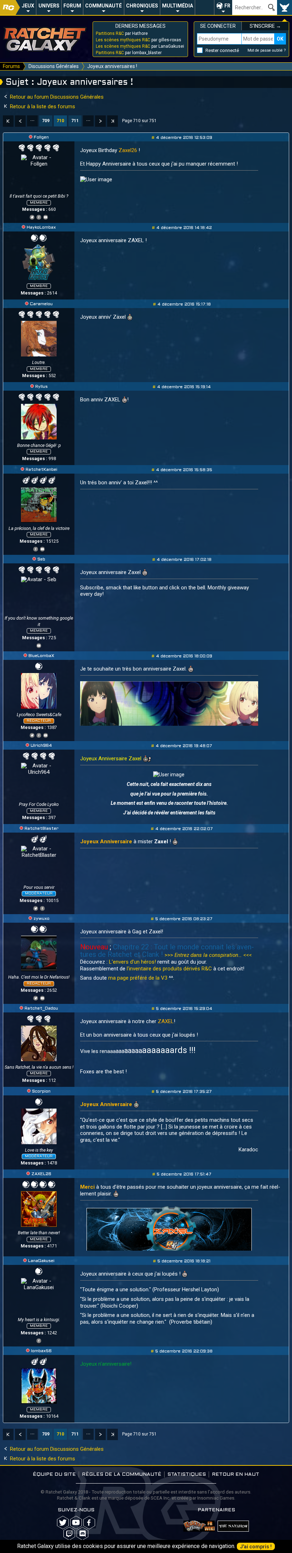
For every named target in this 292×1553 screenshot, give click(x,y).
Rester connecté (222, 50)
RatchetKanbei (41, 470)
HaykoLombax (41, 227)
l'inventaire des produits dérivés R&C (169, 968)
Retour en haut (235, 1474)
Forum (72, 6)
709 (45, 120)
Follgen (41, 137)
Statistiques (186, 1474)
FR (227, 6)
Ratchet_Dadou (41, 1008)
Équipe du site (54, 1474)
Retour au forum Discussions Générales (56, 97)
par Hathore (122, 33)
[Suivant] (100, 121)
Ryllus (41, 387)
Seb (41, 559)
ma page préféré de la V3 (137, 978)
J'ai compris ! (256, 1546)
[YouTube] (45, 216)
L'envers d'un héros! (133, 962)
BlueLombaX (41, 656)
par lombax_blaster (129, 52)
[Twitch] (69, 1533)
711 (75, 120)
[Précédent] (20, 121)
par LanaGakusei (140, 46)
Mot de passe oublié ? (266, 50)
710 (60, 120)
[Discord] (82, 1533)
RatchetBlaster (41, 829)
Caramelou (41, 304)
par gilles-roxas (138, 39)
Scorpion (41, 1091)
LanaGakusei (41, 1261)
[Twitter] (32, 216)
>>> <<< (208, 955)
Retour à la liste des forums (42, 106)
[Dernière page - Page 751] (112, 121)
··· (32, 120)
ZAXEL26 (41, 1174)
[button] (223, 7)
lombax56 (41, 1351)
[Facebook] (39, 216)
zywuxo (41, 919)
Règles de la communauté (121, 1474)
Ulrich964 (41, 746)
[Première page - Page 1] (8, 121)
